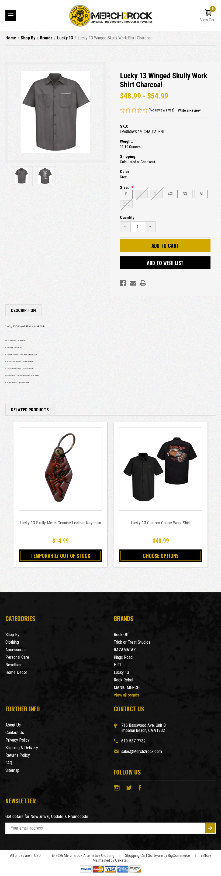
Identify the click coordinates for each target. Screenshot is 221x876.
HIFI (117, 664)
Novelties (13, 664)
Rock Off (121, 634)
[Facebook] (123, 283)
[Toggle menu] (10, 15)
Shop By (12, 634)
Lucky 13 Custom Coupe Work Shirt (161, 522)
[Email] (133, 283)
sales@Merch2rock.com (141, 751)
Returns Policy (17, 755)
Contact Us (14, 732)
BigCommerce (179, 855)
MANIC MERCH (127, 687)
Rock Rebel (123, 680)
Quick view (60, 469)
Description (23, 310)
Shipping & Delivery (21, 747)
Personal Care (17, 657)
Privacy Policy (17, 740)
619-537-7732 (133, 740)
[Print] (143, 283)
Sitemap (12, 770)
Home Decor (16, 672)
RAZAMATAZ (125, 649)
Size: (125, 187)
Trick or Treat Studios (132, 642)
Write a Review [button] (189, 110)
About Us (13, 725)
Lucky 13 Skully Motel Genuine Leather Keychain (60, 522)
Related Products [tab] (30, 409)
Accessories (15, 649)
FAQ (8, 762)
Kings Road (123, 657)
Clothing (12, 642)
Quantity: (128, 217)
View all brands (126, 695)
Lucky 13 (121, 672)
